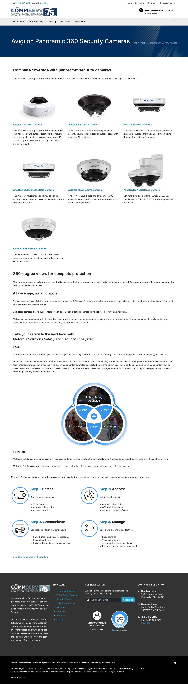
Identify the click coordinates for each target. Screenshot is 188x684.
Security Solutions (65, 599)
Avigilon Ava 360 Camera (27, 124)
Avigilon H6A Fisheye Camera (30, 248)
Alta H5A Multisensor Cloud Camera (33, 190)
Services (60, 607)
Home (129, 3)
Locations (139, 3)
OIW (24, 677)
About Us (151, 3)
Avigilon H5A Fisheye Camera (85, 190)
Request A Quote (167, 3)
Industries (61, 611)
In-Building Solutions (66, 603)
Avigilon (143, 43)
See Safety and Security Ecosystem (30, 557)
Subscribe (128, 600)
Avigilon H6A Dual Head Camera (142, 190)
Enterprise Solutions (66, 591)
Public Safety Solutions (67, 595)
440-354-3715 (23, 3)
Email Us (43, 3)
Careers (60, 619)
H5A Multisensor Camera (138, 124)
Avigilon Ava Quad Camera (83, 124)
